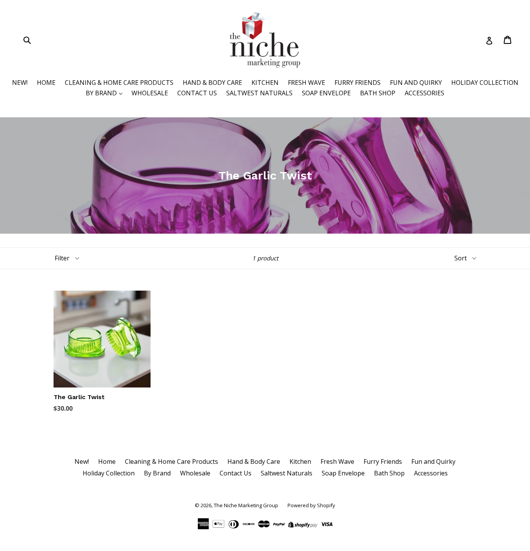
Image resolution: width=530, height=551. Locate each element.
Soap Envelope (326, 93)
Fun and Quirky (416, 82)
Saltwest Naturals (259, 93)
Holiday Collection (484, 82)
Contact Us (197, 93)
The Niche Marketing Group (246, 505)
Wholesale (150, 93)
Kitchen (265, 82)
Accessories (424, 93)
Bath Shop (377, 93)
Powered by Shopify (311, 505)
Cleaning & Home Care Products (119, 82)
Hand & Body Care (212, 82)
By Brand (102, 93)
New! (20, 82)
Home (46, 82)
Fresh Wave (306, 82)
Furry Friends (357, 82)
